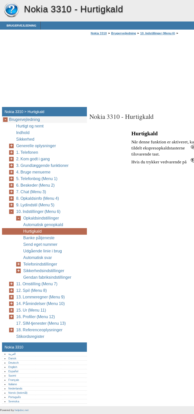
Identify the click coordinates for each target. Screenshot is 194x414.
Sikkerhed (25, 139)
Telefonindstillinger (40, 264)
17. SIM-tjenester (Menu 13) (41, 323)
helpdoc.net (22, 410)
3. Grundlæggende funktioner (42, 165)
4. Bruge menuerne (33, 172)
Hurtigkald (32, 231)
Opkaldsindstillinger (41, 218)
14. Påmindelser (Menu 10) (40, 303)
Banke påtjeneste (39, 238)
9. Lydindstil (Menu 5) (35, 205)
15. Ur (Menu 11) (31, 310)
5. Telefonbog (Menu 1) (36, 179)
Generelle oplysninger (36, 146)
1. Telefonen (27, 152)
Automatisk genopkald (43, 225)
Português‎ (14, 397)
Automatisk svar (37, 257)
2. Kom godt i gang (33, 159)
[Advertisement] (131, 72)
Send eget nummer (40, 244)
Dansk (12, 358)
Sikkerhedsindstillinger (43, 271)
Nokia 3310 (11, 10)
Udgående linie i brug (42, 251)
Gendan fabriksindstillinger (47, 277)
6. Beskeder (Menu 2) (35, 185)
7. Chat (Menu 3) (31, 192)
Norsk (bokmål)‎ (18, 392)
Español (13, 371)
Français (13, 379)
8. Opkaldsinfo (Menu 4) (37, 198)
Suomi (12, 375)
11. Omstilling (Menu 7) (36, 284)
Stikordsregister (30, 336)
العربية (12, 353)
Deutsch (13, 362)
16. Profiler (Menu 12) (35, 317)
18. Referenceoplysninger (39, 330)
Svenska (13, 401)
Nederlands (15, 388)
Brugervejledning (21, 25)
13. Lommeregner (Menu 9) (40, 297)
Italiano (12, 384)
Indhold (23, 132)
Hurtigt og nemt (29, 126)
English (12, 366)
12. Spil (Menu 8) (31, 290)
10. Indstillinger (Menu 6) (157, 33)
